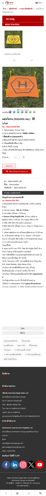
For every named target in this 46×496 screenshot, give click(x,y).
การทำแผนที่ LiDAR (23, 350)
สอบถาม (9, 166)
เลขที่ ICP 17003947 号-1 (24, 483)
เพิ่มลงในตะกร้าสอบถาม (18, 171)
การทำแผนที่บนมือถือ (12, 354)
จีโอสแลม (33, 345)
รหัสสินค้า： (9, 188)
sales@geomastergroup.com (12, 443)
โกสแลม (7, 350)
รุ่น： (6, 181)
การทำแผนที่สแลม (33, 354)
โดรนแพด (26, 341)
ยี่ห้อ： (6, 184)
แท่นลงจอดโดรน (11, 341)
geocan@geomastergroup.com (13, 447)
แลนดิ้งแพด (8, 345)
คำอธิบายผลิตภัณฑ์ (12, 193)
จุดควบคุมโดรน (10, 359)
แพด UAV (21, 345)
